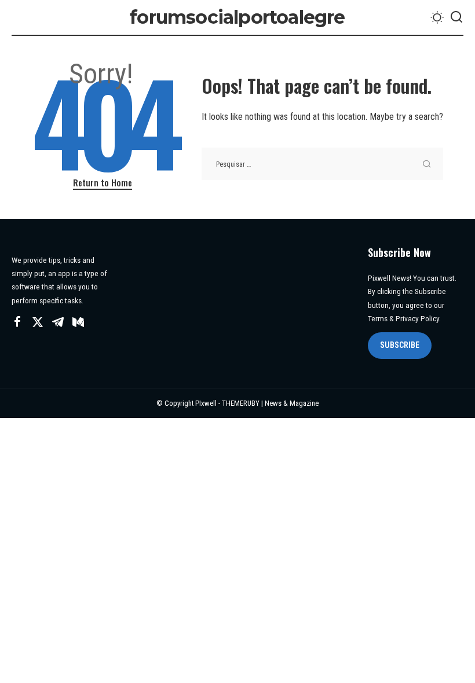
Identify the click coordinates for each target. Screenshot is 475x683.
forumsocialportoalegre (237, 17)
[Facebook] (17, 322)
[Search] (456, 17)
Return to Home (102, 182)
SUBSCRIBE (399, 345)
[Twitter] (37, 322)
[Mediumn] (78, 322)
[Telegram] (58, 322)
